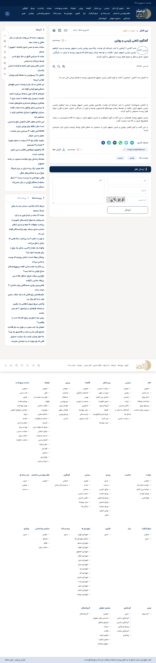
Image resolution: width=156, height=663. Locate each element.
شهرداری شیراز (83, 564)
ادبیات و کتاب (42, 461)
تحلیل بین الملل (102, 397)
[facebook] (103, 143)
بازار (84, 13)
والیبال (65, 393)
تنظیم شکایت (103, 639)
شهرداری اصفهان (82, 551)
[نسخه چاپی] (54, 30)
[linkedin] (115, 143)
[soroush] (109, 143)
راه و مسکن (84, 414)
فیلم (106, 515)
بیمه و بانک (57, 13)
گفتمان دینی (42, 440)
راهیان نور (44, 457)
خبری (106, 480)
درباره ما (79, 365)
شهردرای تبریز (83, 560)
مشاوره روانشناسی (43, 13)
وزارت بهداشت (22, 405)
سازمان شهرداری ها (81, 538)
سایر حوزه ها (103, 423)
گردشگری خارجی (123, 622)
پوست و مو (23, 427)
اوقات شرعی (97, 365)
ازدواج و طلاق (103, 622)
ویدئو (32, 8)
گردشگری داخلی (123, 618)
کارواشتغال (102, 18)
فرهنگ (73, 8)
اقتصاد (88, 8)
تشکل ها (85, 506)
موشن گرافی (103, 510)
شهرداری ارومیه (82, 594)
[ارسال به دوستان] (65, 30)
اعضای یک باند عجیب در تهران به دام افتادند (26, 327)
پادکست (40, 8)
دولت (126, 401)
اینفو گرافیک (93, 13)
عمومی (146, 388)
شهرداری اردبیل (82, 577)
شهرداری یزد (84, 568)
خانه (128, 8)
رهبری (126, 393)
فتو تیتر (44, 448)
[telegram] (132, 143)
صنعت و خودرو (82, 401)
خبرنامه (113, 365)
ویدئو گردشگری (103, 498)
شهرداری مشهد (82, 543)
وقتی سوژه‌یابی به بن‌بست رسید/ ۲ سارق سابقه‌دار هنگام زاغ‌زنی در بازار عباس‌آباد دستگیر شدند (27, 182)
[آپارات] (5, 52)
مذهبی (44, 452)
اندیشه (44, 423)
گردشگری (126, 18)
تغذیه (25, 418)
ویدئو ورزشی (63, 414)
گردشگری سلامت (123, 631)
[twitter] (126, 143)
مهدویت (44, 410)
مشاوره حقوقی (115, 18)
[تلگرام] (5, 46)
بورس (86, 397)
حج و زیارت (43, 444)
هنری (23, 13)
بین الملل (97, 8)
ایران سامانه (9, 660)
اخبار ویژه (145, 397)
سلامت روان (22, 435)
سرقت (106, 626)
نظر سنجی (87, 365)
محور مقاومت (103, 401)
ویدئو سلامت (22, 401)
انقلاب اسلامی (42, 405)
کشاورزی (85, 405)
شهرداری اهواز (83, 547)
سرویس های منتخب (141, 410)
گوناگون (25, 8)
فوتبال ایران (63, 405)
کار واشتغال (84, 614)
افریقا (106, 410)
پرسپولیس (64, 401)
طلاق (45, 543)
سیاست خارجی (123, 418)
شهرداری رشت (83, 581)
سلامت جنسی (22, 431)
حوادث (49, 8)
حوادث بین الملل (142, 489)
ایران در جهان (129, 30)
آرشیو (126, 365)
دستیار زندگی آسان (61, 485)
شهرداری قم (84, 573)
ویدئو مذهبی (103, 502)
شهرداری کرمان (83, 590)
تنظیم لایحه (103, 635)
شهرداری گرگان (83, 556)
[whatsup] (120, 143)
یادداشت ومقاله (143, 401)
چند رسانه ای (105, 13)
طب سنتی (23, 393)
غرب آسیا (105, 418)
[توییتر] (5, 68)
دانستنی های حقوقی (100, 618)
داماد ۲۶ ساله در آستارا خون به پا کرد (29, 215)
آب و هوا (106, 365)
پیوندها (120, 365)
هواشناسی (145, 498)
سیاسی (106, 8)
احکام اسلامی (42, 414)
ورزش (81, 8)
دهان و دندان (22, 423)
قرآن (45, 393)
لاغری (25, 397)
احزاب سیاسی (83, 493)
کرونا (25, 414)
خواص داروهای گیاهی (19, 410)
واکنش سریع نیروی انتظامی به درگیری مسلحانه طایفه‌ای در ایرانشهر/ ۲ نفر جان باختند (27, 309)
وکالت (106, 631)
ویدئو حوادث (144, 493)
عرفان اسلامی (42, 431)
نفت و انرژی (83, 418)
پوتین (131, 158)
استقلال (65, 397)
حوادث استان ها (143, 485)
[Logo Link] (143, 14)
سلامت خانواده (21, 440)
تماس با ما (71, 365)
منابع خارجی (103, 489)
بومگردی (126, 635)
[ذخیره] (59, 30)
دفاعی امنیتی (124, 405)
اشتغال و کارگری (82, 393)
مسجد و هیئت (41, 435)
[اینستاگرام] (5, 41)
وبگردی (31, 13)
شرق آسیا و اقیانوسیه (100, 414)
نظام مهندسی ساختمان (121, 13)
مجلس (126, 397)
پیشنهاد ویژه (144, 405)
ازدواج (45, 538)
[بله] (5, 63)
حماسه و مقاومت (41, 418)
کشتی (65, 418)
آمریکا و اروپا (103, 405)
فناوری (77, 13)
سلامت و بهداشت (61, 8)
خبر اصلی (145, 393)
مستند (105, 485)
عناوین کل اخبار (118, 8)
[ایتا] (5, 57)
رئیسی (120, 158)
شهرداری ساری (83, 586)
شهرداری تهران (83, 534)
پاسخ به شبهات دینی (40, 427)
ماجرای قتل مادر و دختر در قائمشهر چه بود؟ (26, 332)
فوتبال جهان (63, 410)
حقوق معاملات (103, 644)
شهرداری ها (68, 13)
